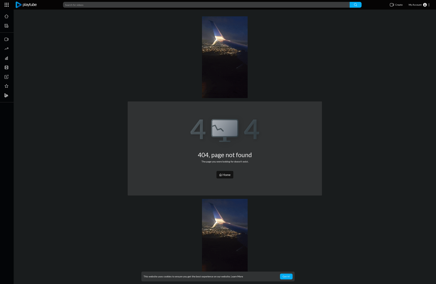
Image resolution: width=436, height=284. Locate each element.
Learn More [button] (237, 276)
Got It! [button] (286, 276)
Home (226, 175)
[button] (419, 5)
